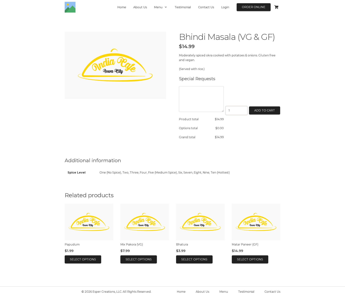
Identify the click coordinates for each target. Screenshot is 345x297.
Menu (223, 291)
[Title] (70, 7)
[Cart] (276, 7)
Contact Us (272, 291)
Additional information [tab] (93, 160)
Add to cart (264, 110)
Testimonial (246, 291)
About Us (202, 291)
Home (181, 291)
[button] (165, 7)
